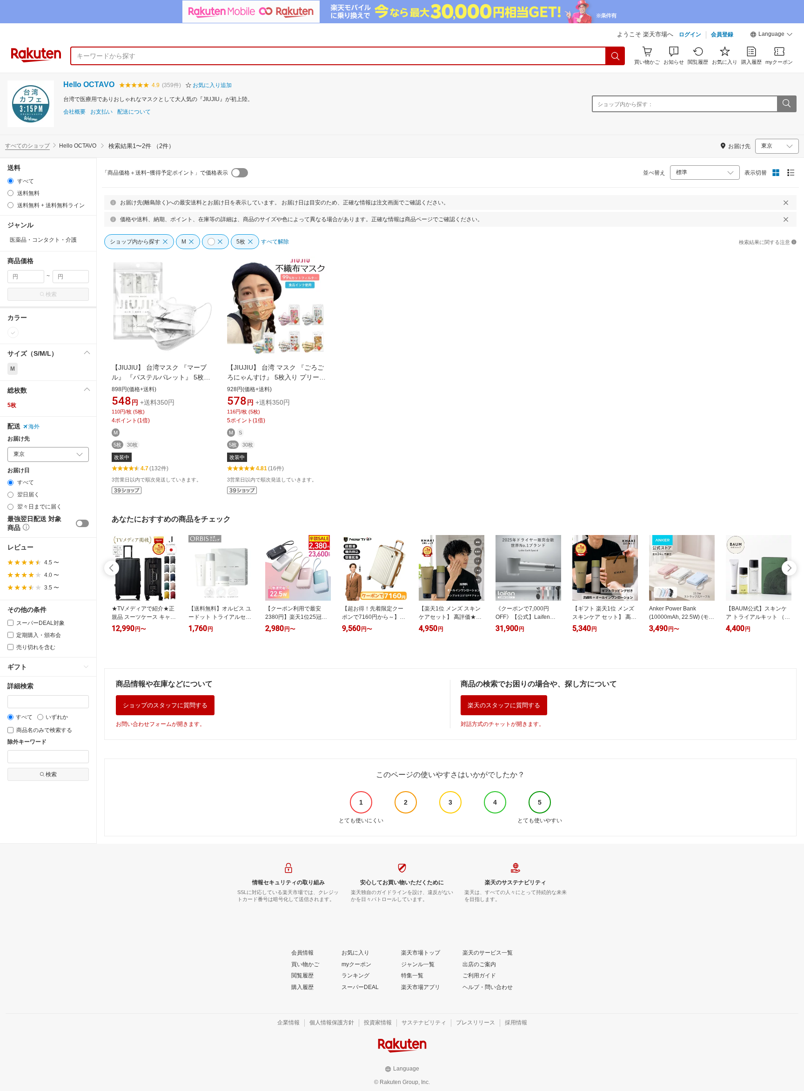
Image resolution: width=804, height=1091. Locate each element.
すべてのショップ (27, 145)
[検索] (615, 56)
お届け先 (18, 439)
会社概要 (74, 112)
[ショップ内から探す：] (786, 103)
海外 (34, 426)
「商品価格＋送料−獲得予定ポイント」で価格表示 (165, 172)
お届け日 (18, 471)
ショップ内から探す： (625, 104)
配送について (134, 112)
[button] (771, 35)
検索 (51, 294)
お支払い (101, 112)
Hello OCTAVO (88, 84)
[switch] (82, 523)
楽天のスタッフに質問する (504, 705)
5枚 (11, 405)
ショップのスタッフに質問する (165, 705)
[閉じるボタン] (786, 202)
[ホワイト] (13, 332)
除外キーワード (27, 742)
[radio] (10, 181)
